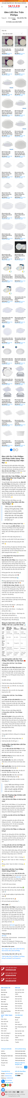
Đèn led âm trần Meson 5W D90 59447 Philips (19, 112)
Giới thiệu (3, 1053)
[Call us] (7, 1085)
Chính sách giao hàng (20, 1053)
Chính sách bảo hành (20, 1051)
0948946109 (9, 1078)
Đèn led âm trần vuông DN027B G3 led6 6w (20, 422)
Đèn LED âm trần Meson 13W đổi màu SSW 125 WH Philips (20, 91)
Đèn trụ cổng (4, 1008)
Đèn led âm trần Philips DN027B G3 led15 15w (20, 215)
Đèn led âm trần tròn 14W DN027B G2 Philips (20, 298)
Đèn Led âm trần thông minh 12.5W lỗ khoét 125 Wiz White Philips (7, 277)
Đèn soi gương (4, 1004)
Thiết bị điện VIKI (6, 956)
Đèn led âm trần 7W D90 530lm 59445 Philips (20, 71)
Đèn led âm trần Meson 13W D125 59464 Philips (6, 91)
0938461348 (8, 1075)
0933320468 (10, 970)
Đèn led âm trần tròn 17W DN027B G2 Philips (7, 319)
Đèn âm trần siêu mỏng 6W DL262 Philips (19, 50)
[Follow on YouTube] (10, 1085)
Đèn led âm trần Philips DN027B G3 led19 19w (7, 235)
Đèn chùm (13, 948)
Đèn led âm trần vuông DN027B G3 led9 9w (7, 442)
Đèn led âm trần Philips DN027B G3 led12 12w (7, 215)
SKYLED (18, 877)
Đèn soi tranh (4, 1006)
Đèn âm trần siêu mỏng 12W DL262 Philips (6, 50)
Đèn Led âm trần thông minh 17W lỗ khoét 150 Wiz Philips (20, 276)
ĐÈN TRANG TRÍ (5, 987)
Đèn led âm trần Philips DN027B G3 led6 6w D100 (20, 235)
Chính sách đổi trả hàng (20, 1055)
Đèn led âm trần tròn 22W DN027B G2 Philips (20, 319)
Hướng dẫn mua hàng (6, 1080)
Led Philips (15, 956)
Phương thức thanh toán (7, 1055)
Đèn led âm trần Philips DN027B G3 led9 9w (20, 256)
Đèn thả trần (20, 948)
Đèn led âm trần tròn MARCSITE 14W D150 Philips (20, 360)
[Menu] (2, 6)
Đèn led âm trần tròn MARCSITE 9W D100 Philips (7, 381)
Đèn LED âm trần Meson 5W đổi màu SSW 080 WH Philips (7, 133)
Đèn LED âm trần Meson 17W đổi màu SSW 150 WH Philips (7, 112)
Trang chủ (3, 18)
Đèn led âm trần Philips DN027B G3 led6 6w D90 (7, 256)
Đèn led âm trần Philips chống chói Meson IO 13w (6, 174)
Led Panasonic (16, 958)
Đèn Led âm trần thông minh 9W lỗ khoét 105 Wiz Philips (7, 298)
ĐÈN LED (17, 987)
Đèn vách (3, 1001)
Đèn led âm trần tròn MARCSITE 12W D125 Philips (7, 360)
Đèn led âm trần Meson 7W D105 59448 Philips (19, 133)
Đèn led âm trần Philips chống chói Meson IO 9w (19, 194)
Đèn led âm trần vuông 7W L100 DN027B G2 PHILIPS (20, 401)
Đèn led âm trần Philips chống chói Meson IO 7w (6, 194)
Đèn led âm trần (6, 950)
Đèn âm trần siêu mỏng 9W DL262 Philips (6, 71)
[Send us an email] (5, 1085)
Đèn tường (3, 999)
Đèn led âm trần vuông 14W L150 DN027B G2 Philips (7, 401)
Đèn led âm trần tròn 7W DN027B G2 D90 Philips (20, 339)
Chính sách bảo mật (20, 1058)
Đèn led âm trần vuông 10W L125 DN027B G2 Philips (20, 381)
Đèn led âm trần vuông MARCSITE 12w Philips (19, 442)
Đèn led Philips (12, 18)
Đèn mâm (3, 994)
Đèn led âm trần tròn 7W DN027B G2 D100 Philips (7, 339)
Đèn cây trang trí (5, 997)
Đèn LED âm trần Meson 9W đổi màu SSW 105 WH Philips (20, 153)
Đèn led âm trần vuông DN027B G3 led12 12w (7, 422)
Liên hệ (2, 1051)
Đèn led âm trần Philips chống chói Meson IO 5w (19, 174)
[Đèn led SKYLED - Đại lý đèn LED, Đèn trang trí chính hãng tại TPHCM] (14, 6)
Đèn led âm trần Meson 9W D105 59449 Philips (6, 153)
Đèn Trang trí (5, 948)
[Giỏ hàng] (26, 6)
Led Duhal (8, 958)
